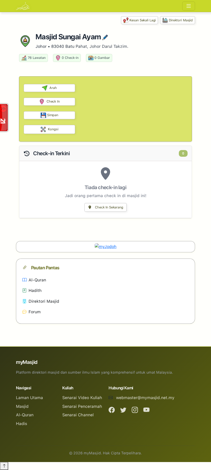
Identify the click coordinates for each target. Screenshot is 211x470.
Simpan (52, 115)
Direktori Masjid (181, 20)
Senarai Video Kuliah (82, 397)
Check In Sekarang (108, 207)
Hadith (35, 290)
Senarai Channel (78, 414)
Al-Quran (37, 280)
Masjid (22, 406)
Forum (35, 311)
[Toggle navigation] (188, 6)
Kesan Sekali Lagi (142, 20)
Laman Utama (29, 397)
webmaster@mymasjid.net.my (145, 397)
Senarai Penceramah (82, 406)
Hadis (21, 423)
